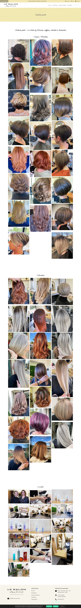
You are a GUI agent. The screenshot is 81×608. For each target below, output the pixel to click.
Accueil (67, 1)
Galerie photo (76, 5)
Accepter (49, 606)
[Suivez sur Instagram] (58, 602)
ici (41, 606)
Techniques (55, 5)
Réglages (62, 606)
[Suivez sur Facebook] (56, 602)
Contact (78, 1)
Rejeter (55, 606)
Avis (73, 1)
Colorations (69, 5)
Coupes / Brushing (62, 5)
